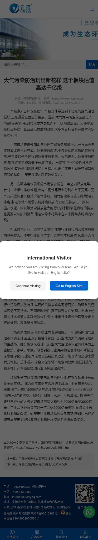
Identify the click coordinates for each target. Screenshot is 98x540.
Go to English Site (69, 286)
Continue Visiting (28, 286)
